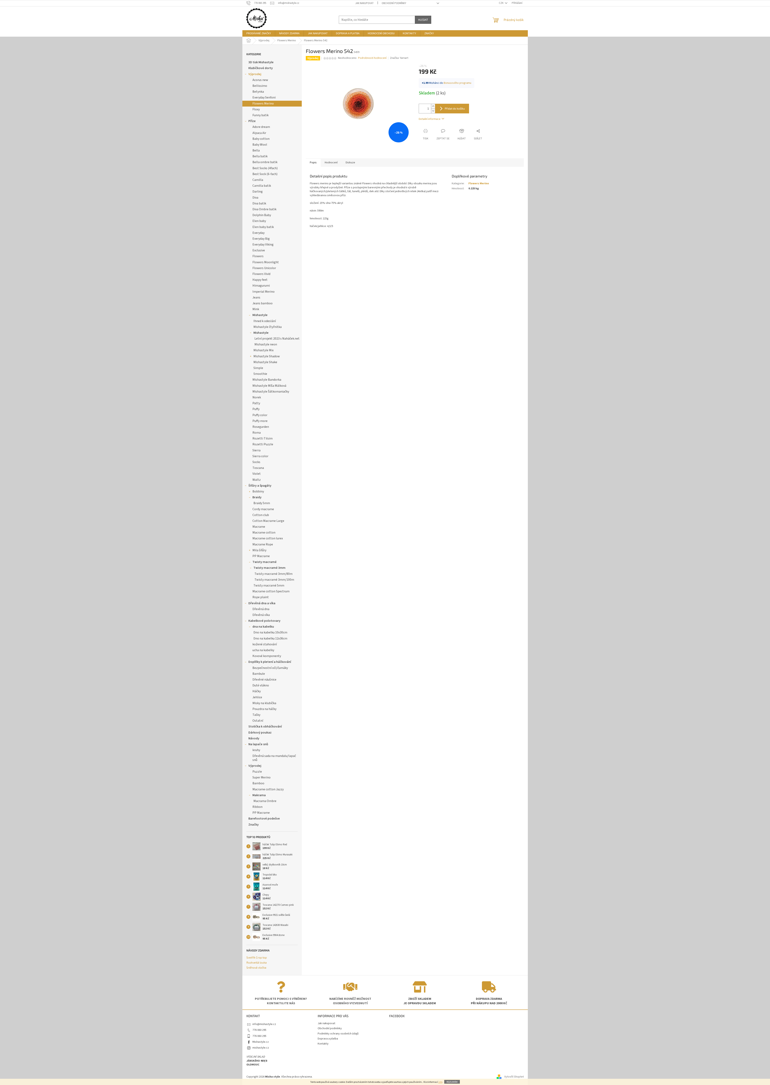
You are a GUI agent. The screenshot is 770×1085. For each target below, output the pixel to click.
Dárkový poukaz (260, 732)
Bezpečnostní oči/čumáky (270, 668)
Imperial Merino (263, 291)
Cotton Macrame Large (268, 521)
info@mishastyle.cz (264, 1024)
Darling (257, 191)
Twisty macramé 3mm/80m (273, 574)
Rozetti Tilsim (262, 438)
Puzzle (257, 771)
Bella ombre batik (264, 162)
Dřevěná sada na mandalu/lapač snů (274, 758)
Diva (255, 197)
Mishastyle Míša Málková (269, 385)
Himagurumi (261, 285)
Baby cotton (261, 139)
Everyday (258, 233)
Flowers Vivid (261, 274)
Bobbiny (258, 491)
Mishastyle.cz (260, 1042)
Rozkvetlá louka (256, 962)
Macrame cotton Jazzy (268, 789)
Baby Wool (259, 144)
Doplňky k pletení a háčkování (269, 662)
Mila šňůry (259, 550)
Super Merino (261, 777)
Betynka (258, 91)
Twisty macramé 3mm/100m (274, 579)
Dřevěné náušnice (264, 679)
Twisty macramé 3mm (269, 568)
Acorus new (260, 80)
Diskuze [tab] (350, 163)
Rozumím (452, 1081)
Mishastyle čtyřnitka (267, 327)
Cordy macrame (263, 509)
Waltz (256, 480)
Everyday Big (261, 238)
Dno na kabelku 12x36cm (270, 638)
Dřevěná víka (261, 615)
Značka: (399, 58)
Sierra (256, 450)
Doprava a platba (328, 1039)
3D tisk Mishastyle (261, 62)
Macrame (258, 526)
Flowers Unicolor (264, 268)
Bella (256, 150)
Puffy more (260, 421)
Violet (256, 474)
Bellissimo (259, 86)
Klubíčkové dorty (260, 68)
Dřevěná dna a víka (261, 603)
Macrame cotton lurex (267, 538)
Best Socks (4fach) (265, 168)
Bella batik (260, 156)
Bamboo (258, 783)
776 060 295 (259, 1030)
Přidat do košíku (455, 108)
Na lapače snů (258, 744)
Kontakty (323, 1044)
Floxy (256, 109)
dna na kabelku (263, 626)
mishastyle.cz (260, 1048)
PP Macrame (261, 556)
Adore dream (261, 127)
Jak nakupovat (364, 3)
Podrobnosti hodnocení (372, 58)
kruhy (256, 750)
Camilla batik (261, 185)
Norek (256, 397)
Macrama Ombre (264, 801)
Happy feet (260, 280)
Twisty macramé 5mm (268, 585)
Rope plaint (260, 597)
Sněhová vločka (256, 967)
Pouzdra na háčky (264, 709)
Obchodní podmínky (394, 3)
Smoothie (260, 374)
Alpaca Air (259, 133)
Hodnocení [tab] (331, 163)
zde (440, 1082)
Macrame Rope (262, 544)
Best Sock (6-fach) (264, 174)
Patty (256, 403)
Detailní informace (429, 119)
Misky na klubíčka (264, 703)
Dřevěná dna (260, 609)
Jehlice (257, 697)
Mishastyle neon (265, 344)
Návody (253, 738)
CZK (501, 3)
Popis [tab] (313, 163)
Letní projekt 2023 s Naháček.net (277, 338)
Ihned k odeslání (264, 321)
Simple (258, 368)
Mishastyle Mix (263, 350)
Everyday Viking (263, 244)
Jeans (256, 297)
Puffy (255, 409)
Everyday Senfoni (264, 97)
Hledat (423, 19)
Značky (253, 824)
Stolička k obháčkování (265, 726)
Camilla (257, 180)
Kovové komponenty (266, 656)
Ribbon (257, 807)
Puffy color (259, 415)
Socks (256, 462)
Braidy (256, 497)
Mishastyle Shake (265, 362)
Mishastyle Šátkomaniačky (270, 391)
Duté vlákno (260, 685)
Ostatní (257, 720)
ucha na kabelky (263, 650)
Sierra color (260, 456)
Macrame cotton (263, 532)
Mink (255, 309)
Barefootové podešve (264, 818)
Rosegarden (260, 427)
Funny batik (260, 115)
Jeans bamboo (262, 303)
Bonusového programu (457, 83)
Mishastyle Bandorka (266, 379)
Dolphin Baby (261, 215)
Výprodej (254, 74)
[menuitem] (258, 33)
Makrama (259, 795)
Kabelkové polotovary (264, 621)
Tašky (256, 715)
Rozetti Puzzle (262, 444)
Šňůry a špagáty (259, 485)
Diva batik (259, 203)
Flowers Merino (263, 103)
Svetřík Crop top (256, 957)
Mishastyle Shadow (266, 356)
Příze (252, 121)
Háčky (256, 691)
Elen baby (259, 221)
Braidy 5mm (261, 503)
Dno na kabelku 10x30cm (270, 632)
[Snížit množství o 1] (433, 111)
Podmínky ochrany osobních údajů (338, 1034)
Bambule (258, 674)
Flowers (258, 256)
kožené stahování (264, 644)
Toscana (258, 468)
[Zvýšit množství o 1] (433, 106)
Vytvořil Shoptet (514, 1077)
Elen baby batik (263, 227)
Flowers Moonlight (265, 262)
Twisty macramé (264, 562)
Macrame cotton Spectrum (270, 591)
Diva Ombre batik (264, 209)
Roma (256, 432)
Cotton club (260, 515)
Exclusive (258, 250)
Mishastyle (260, 315)
